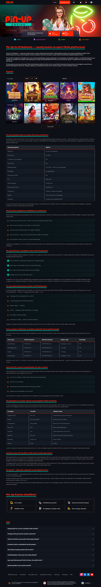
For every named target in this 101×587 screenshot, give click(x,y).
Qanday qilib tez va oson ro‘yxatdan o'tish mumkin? (23, 528)
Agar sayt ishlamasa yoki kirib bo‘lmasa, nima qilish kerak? (25, 560)
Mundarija (65, 574)
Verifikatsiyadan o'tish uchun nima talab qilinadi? (22, 555)
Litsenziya (57, 574)
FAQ (71, 574)
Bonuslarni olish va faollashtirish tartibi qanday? (22, 544)
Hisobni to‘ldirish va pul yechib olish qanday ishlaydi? (23, 539)
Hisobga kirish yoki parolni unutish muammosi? (22, 534)
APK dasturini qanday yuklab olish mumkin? (21, 549)
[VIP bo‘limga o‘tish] (61, 78)
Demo (12, 94)
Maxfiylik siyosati (12, 574)
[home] (9, 2)
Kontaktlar (23, 574)
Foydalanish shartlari (46, 574)
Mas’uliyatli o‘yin (33, 574)
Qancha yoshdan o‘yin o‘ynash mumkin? (19, 565)
